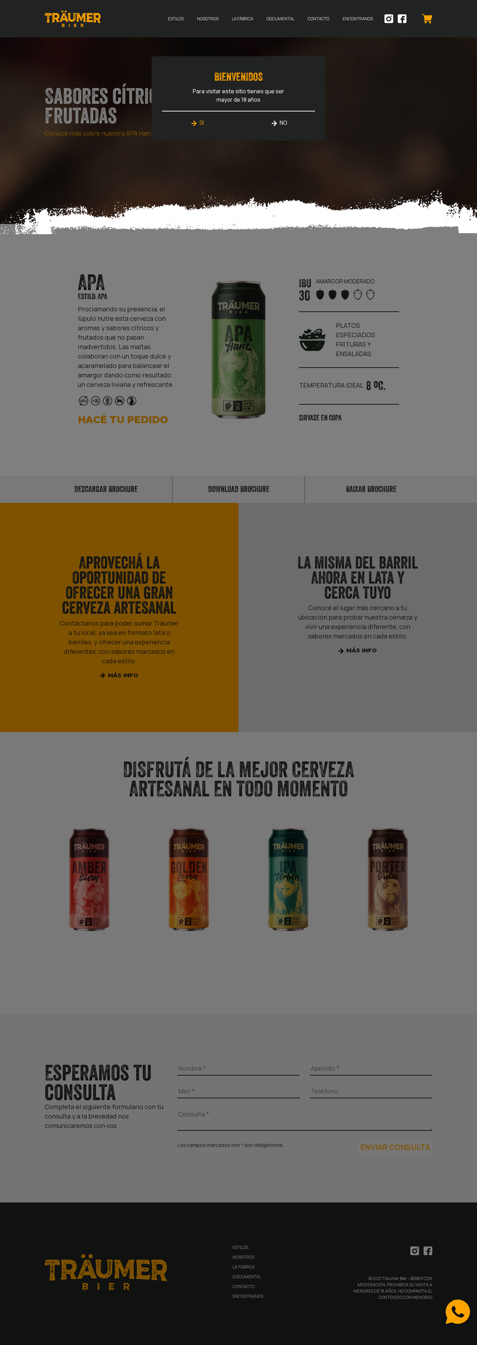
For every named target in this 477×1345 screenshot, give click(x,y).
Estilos (176, 19)
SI (201, 122)
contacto (318, 19)
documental (280, 19)
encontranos (358, 19)
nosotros (208, 19)
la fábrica (242, 19)
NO (283, 122)
